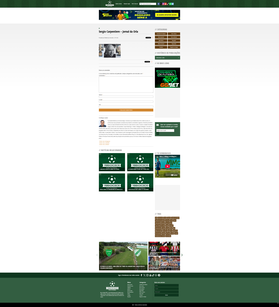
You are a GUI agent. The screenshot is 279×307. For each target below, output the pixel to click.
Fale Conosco (135, 4)
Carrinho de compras (161, 33)
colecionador (157, 223)
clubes (174, 220)
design (167, 225)
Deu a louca (173, 33)
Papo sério (174, 44)
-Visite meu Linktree (104, 144)
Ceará (171, 220)
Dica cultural (174, 37)
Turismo (161, 47)
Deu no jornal (161, 37)
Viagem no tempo (174, 47)
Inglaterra (170, 230)
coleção (163, 223)
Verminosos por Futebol (160, 236)
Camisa (165, 218)
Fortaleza (165, 230)
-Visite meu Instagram (104, 141)
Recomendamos (130, 292)
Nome (101, 94)
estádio (163, 228)
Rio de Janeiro (158, 233)
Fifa (171, 228)
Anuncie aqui (127, 4)
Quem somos (119, 4)
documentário (158, 228)
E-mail (101, 99)
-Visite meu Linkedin (104, 142)
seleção (163, 233)
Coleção (128, 295)
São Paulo (168, 233)
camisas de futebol (175, 218)
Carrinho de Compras (143, 284)
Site (100, 104)
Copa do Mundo (169, 223)
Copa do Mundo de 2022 (160, 225)
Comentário (102, 75)
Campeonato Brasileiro (159, 220)
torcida (172, 233)
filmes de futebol (158, 230)
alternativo (160, 218)
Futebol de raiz (130, 286)
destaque (171, 225)
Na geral (174, 40)
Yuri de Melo (168, 236)
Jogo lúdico (161, 40)
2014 (156, 218)
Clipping (129, 287)
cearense (167, 220)
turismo (176, 233)
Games (128, 293)
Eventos (128, 289)
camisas (168, 218)
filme (174, 228)
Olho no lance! (161, 44)
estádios (167, 228)
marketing (175, 230)
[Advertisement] (167, 104)
